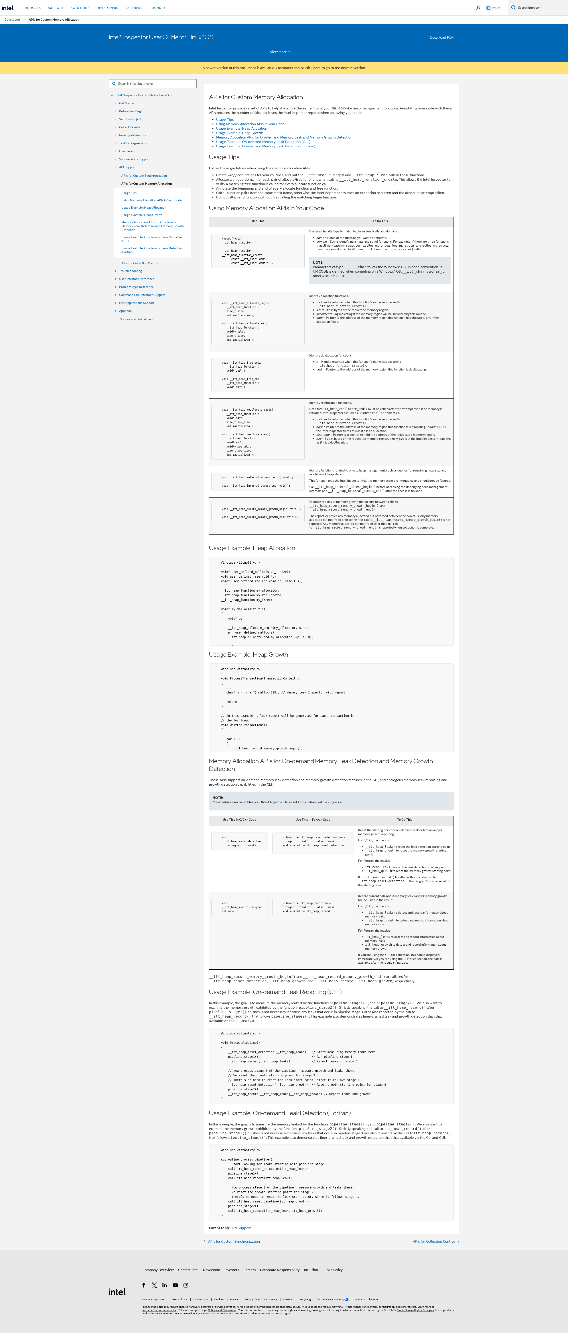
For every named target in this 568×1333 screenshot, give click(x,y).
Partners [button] (133, 8)
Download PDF (442, 37)
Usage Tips (225, 119)
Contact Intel (188, 1270)
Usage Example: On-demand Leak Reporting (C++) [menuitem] (152, 239)
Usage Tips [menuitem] (129, 193)
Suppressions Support (134, 159)
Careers (249, 1270)
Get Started (127, 103)
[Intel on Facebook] (144, 1286)
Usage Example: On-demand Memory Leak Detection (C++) (263, 142)
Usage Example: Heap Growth (239, 133)
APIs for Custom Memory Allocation (146, 184)
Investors (232, 1270)
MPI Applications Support (136, 303)
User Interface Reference (136, 279)
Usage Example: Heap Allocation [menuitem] (143, 208)
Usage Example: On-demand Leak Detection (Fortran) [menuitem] (152, 250)
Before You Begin (131, 111)
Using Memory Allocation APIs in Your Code (250, 124)
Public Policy (332, 1270)
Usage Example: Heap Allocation (241, 128)
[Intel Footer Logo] (117, 1291)
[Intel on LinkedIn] (165, 1286)
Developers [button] (107, 8)
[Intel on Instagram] (186, 1286)
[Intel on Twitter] (154, 1286)
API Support (127, 167)
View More (278, 52)
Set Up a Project (130, 119)
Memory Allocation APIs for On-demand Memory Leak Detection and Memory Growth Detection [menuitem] (152, 226)
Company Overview (158, 1270)
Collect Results (129, 127)
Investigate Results (132, 135)
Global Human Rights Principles (415, 1310)
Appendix (125, 311)
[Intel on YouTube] (175, 1286)
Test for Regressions (133, 143)
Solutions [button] (80, 8)
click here (313, 68)
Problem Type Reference (136, 287)
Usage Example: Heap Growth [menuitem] (141, 215)
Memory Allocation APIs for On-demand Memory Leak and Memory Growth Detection (284, 137)
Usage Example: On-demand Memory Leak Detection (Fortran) (265, 146)
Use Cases (126, 151)
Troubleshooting (130, 271)
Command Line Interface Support (142, 295)
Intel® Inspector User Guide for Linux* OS (144, 95)
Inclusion (311, 1270)
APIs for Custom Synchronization (144, 176)
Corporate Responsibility (280, 1270)
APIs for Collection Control (139, 263)
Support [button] (56, 8)
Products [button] (32, 8)
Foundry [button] (158, 8)
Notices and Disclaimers (136, 319)
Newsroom (211, 1270)
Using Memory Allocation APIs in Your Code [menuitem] (151, 200)
